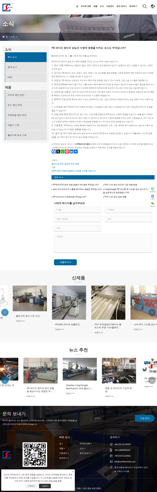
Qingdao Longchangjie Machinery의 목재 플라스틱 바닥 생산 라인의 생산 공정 (58, 387)
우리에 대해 (86, 6)
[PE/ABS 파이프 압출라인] (59, 303)
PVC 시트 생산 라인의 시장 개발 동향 (121, 185)
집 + (61, 444)
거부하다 (31, 486)
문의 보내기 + (86, 453)
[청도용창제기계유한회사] (7, 7)
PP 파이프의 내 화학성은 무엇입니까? (69, 197)
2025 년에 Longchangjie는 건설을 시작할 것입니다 (74, 171)
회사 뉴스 (22, 37)
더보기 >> (10, 321)
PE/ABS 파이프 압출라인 (57, 324)
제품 (95, 6)
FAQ (10, 77)
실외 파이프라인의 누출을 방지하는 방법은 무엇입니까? (77, 189)
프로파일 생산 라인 (17, 115)
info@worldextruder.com (124, 462)
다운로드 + (64, 453)
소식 (102, 6)
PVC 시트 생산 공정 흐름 (115, 197)
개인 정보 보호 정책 (91, 488)
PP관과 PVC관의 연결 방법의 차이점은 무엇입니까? (76, 185)
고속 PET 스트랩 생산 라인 (137, 324)
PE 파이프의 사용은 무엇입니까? (137, 380)
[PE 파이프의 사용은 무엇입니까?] (137, 366)
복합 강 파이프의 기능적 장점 (97, 390)
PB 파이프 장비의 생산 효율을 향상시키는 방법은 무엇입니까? (19, 390)
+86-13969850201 (122, 450)
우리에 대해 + (86, 444)
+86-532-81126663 (122, 444)
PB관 (63, 84)
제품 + (62, 448)
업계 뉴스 (12, 67)
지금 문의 (145, 418)
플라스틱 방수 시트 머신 (18, 316)
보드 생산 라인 (15, 105)
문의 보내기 (122, 6)
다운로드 (110, 6)
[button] (5, 312)
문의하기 (133, 6)
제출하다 (65, 262)
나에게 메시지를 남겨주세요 (84, 56)
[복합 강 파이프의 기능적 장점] (98, 370)
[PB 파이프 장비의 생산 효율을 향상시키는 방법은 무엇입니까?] (20, 370)
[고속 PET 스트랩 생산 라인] (137, 303)
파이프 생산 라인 (16, 95)
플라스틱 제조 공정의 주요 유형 (65, 164)
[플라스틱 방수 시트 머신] (20, 298)
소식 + (82, 448)
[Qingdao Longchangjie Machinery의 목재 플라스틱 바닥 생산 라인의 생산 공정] (59, 369)
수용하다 (44, 486)
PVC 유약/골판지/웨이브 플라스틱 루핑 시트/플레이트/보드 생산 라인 (97, 326)
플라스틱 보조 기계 (17, 135)
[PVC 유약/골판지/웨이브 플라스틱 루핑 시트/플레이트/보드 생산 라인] (98, 303)
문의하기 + (64, 458)
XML (79, 488)
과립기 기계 (13, 125)
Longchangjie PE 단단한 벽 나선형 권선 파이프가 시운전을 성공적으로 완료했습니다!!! (128, 191)
